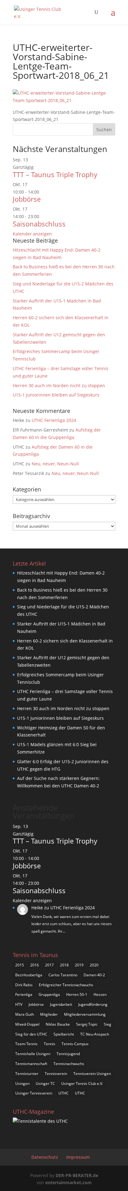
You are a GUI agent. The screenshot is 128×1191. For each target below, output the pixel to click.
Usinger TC (45, 1083)
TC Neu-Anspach (94, 1034)
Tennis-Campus (75, 1043)
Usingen (22, 1083)
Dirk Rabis (24, 984)
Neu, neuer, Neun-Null (55, 464)
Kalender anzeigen (32, 234)
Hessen (100, 994)
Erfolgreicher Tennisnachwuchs (66, 984)
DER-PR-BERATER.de (77, 1175)
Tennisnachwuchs (68, 1063)
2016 (34, 965)
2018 (64, 965)
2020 (94, 965)
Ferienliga (23, 994)
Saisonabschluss (39, 223)
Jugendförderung (92, 1004)
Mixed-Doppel (27, 1024)
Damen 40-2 (94, 975)
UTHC (63, 1093)
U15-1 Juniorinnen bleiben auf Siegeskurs (56, 395)
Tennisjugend (68, 1053)
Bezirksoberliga (28, 975)
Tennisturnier (27, 1073)
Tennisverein (56, 1073)
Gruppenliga (49, 994)
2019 (79, 965)
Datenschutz (44, 1157)
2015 (19, 965)
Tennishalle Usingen (32, 1053)
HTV (18, 1004)
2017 (49, 965)
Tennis (49, 1043)
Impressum (78, 1157)
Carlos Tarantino (62, 975)
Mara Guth (24, 1014)
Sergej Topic (87, 1024)
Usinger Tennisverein (33, 1093)
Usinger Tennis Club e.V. (82, 1083)
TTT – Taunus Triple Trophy (55, 174)
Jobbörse (27, 199)
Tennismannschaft (31, 1063)
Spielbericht (63, 1034)
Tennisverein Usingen (92, 1073)
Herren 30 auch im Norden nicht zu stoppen (59, 385)
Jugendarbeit (61, 1004)
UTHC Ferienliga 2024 (54, 420)
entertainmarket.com (68, 1182)
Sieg (107, 1024)
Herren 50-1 (76, 994)
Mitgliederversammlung (85, 1014)
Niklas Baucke (58, 1024)
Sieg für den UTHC (31, 1034)
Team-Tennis (26, 1043)
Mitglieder (49, 1014)
